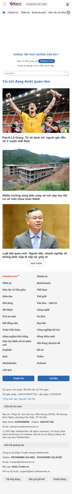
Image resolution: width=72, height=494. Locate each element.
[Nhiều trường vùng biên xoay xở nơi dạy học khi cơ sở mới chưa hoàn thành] (36, 168)
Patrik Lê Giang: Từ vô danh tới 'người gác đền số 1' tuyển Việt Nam (34, 139)
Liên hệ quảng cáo (14, 444)
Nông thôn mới (46, 336)
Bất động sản (10, 323)
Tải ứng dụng (13, 479)
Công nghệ (43, 309)
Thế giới (42, 296)
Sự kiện (54, 378)
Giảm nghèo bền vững (15, 336)
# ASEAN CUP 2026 (36, 4)
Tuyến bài (18, 378)
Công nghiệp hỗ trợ (48, 329)
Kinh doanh (39, 12)
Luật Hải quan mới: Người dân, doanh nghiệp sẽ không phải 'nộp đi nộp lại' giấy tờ (35, 255)
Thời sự (25, 12)
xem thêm (36, 263)
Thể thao (42, 289)
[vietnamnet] (15, 6)
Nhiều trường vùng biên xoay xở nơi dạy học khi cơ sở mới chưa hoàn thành (35, 197)
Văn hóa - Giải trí (47, 303)
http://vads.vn (20, 466)
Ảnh (5, 356)
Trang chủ (46, 61)
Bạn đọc (41, 323)
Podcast (41, 363)
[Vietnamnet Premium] (11, 277)
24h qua (7, 369)
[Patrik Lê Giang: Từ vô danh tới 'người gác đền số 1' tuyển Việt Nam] (36, 110)
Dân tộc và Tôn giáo (59, 12)
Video (40, 356)
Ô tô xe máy (9, 316)
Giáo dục (8, 296)
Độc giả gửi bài (37, 479)
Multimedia (9, 363)
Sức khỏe (8, 309)
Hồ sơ (40, 349)
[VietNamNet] (4, 12)
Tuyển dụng (59, 479)
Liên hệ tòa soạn (13, 406)
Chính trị (13, 12)
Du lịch (41, 316)
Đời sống (8, 303)
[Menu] (5, 4)
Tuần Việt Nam (11, 329)
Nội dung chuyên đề (48, 343)
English (7, 349)
